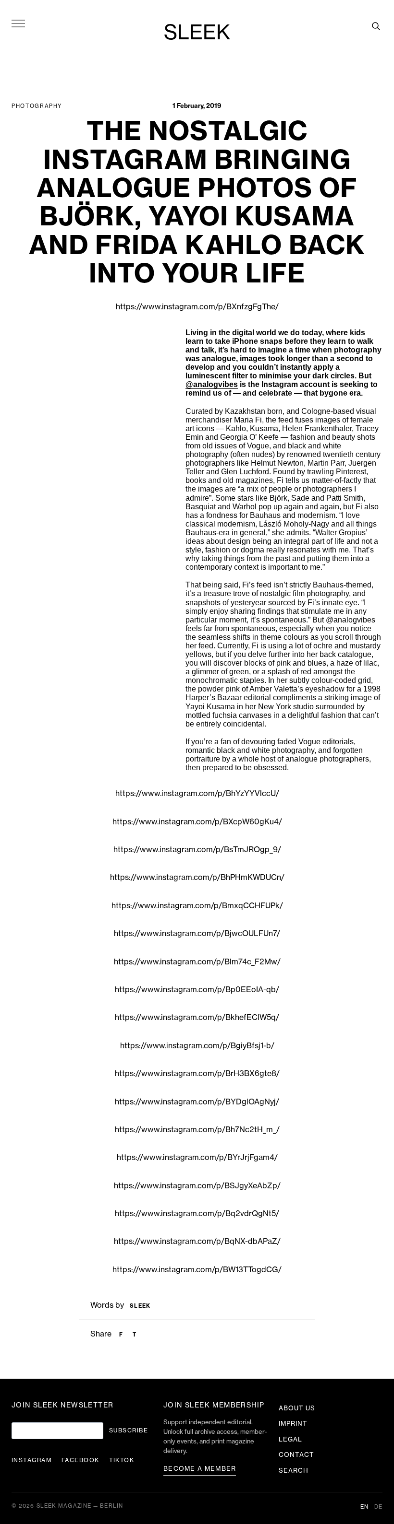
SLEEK (197, 33)
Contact (296, 1455)
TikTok (122, 1460)
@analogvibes (211, 384)
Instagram (32, 1460)
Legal (290, 1439)
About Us (297, 1408)
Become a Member (199, 1468)
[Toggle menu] (18, 23)
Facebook (80, 1460)
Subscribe (128, 1430)
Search (293, 1470)
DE (378, 1507)
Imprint (293, 1423)
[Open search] (375, 26)
